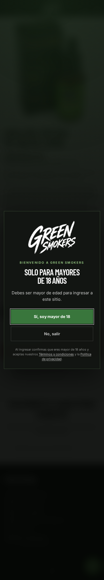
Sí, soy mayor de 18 (52, 316)
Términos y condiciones (56, 354)
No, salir (52, 333)
